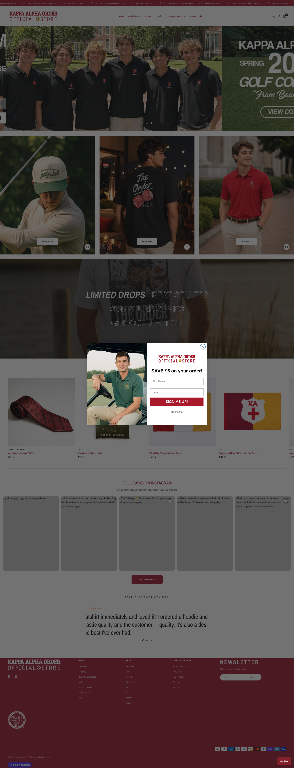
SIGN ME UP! (177, 402)
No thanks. (177, 411)
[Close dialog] (202, 346)
